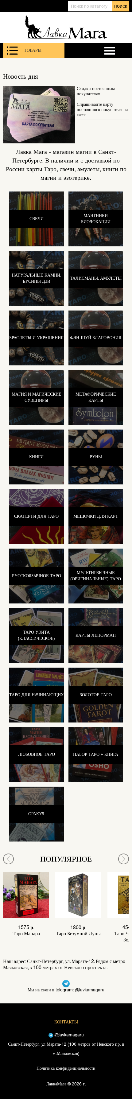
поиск (120, 6)
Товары (32, 50)
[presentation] (8, 859)
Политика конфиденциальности (66, 1068)
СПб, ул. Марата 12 (22, 13)
